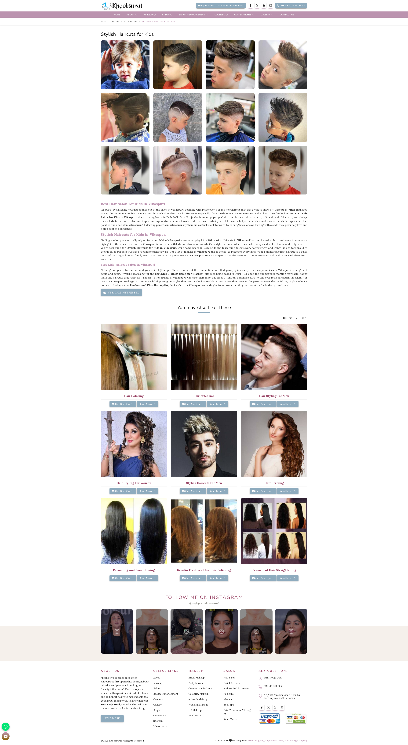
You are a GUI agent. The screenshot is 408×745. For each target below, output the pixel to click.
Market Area (160, 726)
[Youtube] (264, 5)
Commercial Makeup (200, 688)
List (303, 318)
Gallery (265, 14)
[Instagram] (270, 5)
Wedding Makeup (198, 704)
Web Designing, (256, 740)
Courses (220, 14)
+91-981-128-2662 (293, 5)
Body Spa (228, 704)
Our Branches (242, 14)
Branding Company (297, 740)
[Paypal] (270, 718)
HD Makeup (195, 710)
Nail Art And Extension (236, 688)
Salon (166, 14)
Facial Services (231, 683)
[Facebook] (250, 5)
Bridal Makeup (196, 677)
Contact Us (287, 14)
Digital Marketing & (276, 740)
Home (117, 14)
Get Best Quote (124, 404)
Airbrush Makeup (198, 699)
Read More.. (195, 715)
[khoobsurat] (134, 6)
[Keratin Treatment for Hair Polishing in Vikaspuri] (204, 531)
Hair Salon (131, 21)
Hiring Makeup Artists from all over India (220, 5)
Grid (289, 318)
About (131, 14)
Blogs (156, 710)
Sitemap (158, 720)
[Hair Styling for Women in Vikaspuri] (134, 444)
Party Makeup (196, 683)
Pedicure (228, 693)
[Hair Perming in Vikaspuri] (274, 444)
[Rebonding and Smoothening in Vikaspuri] (134, 531)
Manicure (228, 699)
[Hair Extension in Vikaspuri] (204, 357)
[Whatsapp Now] (6, 727)
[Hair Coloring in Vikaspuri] (134, 357)
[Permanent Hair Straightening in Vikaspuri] (274, 531)
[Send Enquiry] (6, 736)
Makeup (148, 14)
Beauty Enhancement (192, 14)
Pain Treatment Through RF (237, 712)
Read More (146, 404)
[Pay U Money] (296, 718)
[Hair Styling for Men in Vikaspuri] (274, 357)
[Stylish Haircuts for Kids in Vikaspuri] (125, 64)
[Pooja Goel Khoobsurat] (117, 631)
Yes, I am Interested (123, 292)
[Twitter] (257, 5)
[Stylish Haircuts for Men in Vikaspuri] (204, 444)
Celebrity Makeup (198, 693)
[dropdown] (136, 14)
